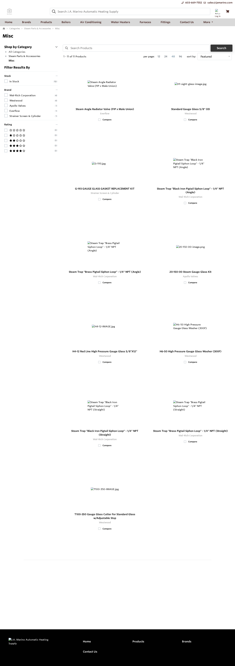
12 (159, 56)
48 (173, 56)
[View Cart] (228, 11)
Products (138, 641)
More (207, 22)
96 (180, 56)
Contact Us (90, 651)
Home (87, 641)
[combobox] (130, 11)
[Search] (53, 11)
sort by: (191, 56)
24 (165, 56)
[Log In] (218, 11)
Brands (186, 641)
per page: (148, 56)
